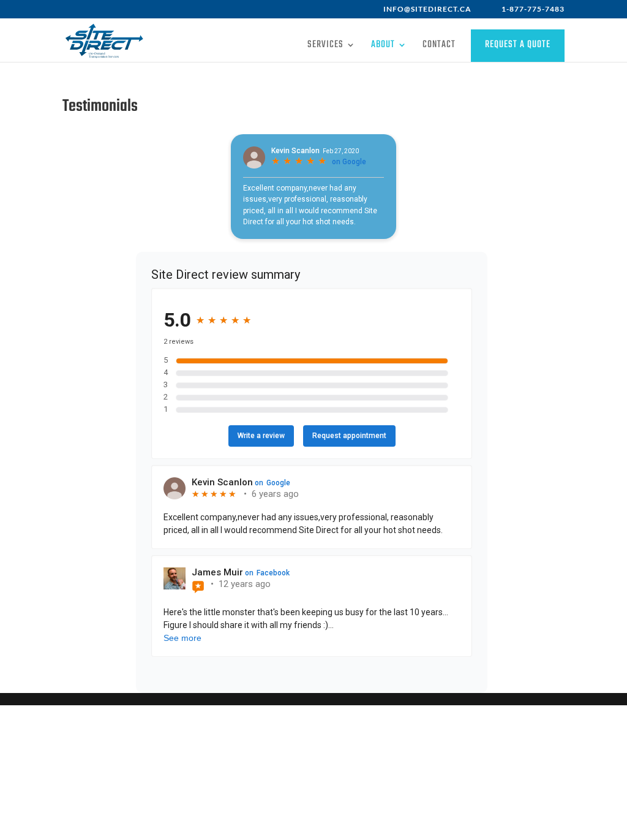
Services (325, 46)
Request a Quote (517, 45)
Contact (439, 46)
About (383, 46)
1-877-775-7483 (533, 9)
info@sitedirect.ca (427, 9)
